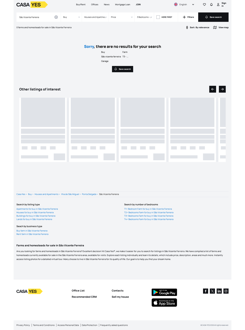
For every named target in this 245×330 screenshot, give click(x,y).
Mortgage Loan (122, 4)
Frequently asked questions (114, 325)
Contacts (117, 290)
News (106, 4)
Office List (78, 290)
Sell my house (120, 296)
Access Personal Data (68, 325)
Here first (166, 17)
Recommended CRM (84, 296)
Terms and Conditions (44, 325)
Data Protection (89, 325)
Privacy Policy (23, 325)
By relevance (199, 27)
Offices (94, 4)
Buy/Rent (80, 4)
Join (138, 4)
